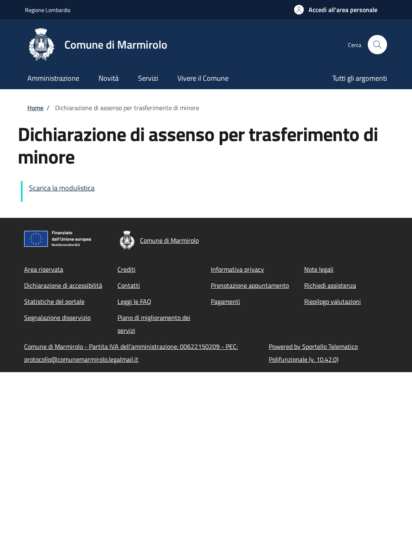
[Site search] (377, 44)
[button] (335, 9)
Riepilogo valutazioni (332, 301)
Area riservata (43, 269)
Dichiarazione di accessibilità (63, 285)
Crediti (126, 269)
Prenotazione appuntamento (250, 285)
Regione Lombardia (47, 10)
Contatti (128, 285)
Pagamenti (225, 301)
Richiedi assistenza (330, 285)
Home (35, 108)
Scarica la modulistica (62, 187)
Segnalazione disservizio (57, 317)
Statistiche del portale (54, 301)
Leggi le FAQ (134, 301)
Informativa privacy (237, 269)
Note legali (319, 269)
